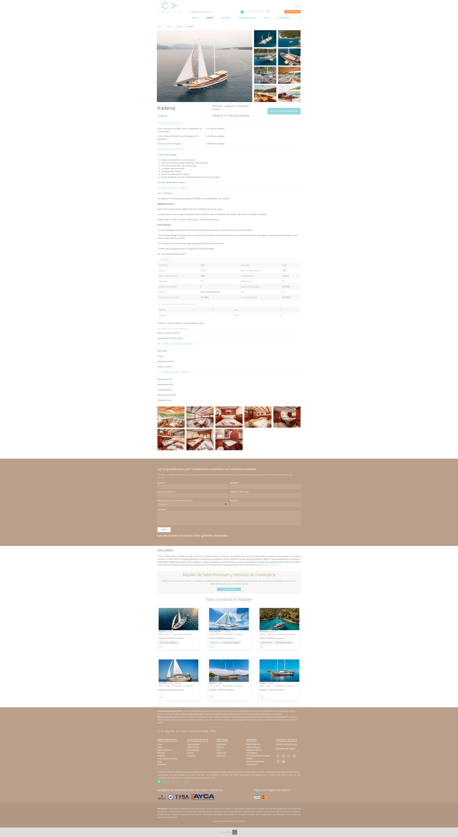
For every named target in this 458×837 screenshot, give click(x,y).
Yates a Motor (193, 744)
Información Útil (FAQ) (167, 758)
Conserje (191, 755)
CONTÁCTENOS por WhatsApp (176, 782)
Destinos (225, 17)
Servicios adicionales (255, 761)
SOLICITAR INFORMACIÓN (284, 111)
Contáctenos (252, 753)
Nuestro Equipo (253, 747)
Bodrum (220, 747)
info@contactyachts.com (201, 11)
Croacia (162, 116)
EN (296, 6)
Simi (218, 750)
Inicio (195, 17)
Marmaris (221, 755)
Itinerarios (284, 17)
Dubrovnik (221, 753)
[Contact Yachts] (169, 7)
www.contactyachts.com (192, 714)
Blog (267, 17)
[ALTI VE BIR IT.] (229, 832)
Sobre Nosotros (247, 17)
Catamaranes (193, 750)
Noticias (161, 753)
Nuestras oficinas (254, 750)
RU (299, 6)
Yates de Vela (193, 747)
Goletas (179, 26)
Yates (210, 17)
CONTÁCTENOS (292, 12)
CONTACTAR (229, 589)
